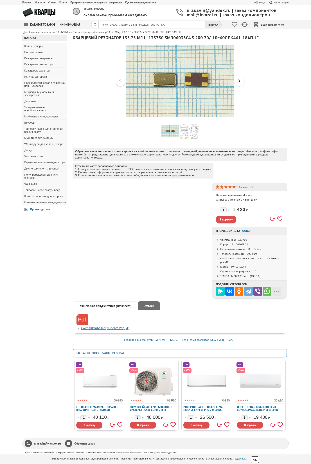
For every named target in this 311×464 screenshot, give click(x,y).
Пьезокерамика (33, 52)
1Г (254, 271)
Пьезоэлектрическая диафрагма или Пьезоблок (44, 84)
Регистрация (281, 2)
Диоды (28, 150)
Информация (70, 24)
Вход (262, 2)
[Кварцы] (38, 12)
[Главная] (24, 32)
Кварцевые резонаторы (38, 64)
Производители (40, 209)
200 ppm (252, 253)
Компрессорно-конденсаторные (44, 196)
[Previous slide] (120, 80)
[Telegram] (248, 291)
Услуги (63, 2)
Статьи (52, 2)
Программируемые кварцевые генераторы (96, 2)
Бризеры (29, 122)
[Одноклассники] (239, 291)
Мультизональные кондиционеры (45, 202)
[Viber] (257, 291)
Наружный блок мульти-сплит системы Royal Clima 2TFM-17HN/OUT (151, 409)
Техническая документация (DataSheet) (105, 306)
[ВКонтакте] (229, 291)
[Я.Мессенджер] (220, 291)
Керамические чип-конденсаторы (45, 162)
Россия (246, 230)
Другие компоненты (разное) (41, 168)
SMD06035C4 (240, 244)
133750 (242, 239)
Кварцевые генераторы (38, 58)
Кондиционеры (33, 46)
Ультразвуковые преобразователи (35, 109)
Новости (40, 2)
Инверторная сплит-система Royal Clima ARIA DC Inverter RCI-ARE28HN (258, 409)
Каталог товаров (43, 24)
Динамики (30, 101)
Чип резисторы (33, 156)
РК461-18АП (238, 266)
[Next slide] (239, 80)
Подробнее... (240, 458)
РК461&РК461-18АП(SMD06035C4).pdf (105, 328)
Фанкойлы (30, 183)
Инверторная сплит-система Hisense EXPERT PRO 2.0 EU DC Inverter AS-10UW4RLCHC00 (202, 409)
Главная (26, 2)
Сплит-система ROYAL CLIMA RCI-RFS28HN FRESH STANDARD (97, 408)
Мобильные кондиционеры (41, 116)
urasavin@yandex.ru (47, 443)
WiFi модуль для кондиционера (43, 144)
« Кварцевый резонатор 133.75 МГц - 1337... (150, 339)
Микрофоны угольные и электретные (39, 93)
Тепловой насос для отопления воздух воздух (43, 130)
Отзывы (149, 306)
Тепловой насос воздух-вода (42, 189)
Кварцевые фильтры (37, 70)
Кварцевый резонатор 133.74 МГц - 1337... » (209, 339)
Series (257, 249)
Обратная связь (84, 443)
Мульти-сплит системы (38, 137)
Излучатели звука (35, 76)
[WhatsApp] (267, 291)
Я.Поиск (213, 24)
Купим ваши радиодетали (140, 2)
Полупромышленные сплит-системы (41, 176)
